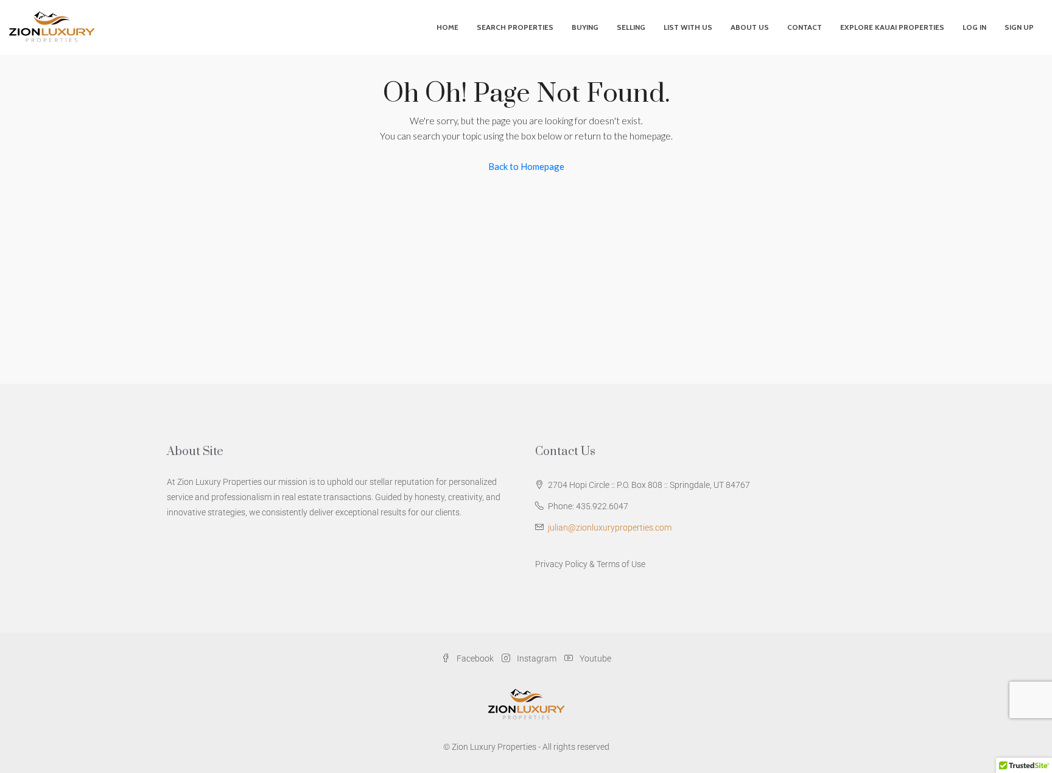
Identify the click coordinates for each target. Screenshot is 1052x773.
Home (447, 27)
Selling (631, 27)
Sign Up (1019, 27)
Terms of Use (621, 564)
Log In (974, 27)
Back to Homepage (526, 166)
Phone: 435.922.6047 (588, 506)
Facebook (475, 658)
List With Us (688, 27)
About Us (750, 27)
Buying (585, 27)
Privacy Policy (561, 564)
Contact (804, 27)
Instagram (536, 658)
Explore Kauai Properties (892, 27)
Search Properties (515, 27)
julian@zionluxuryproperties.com (610, 527)
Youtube (594, 658)
